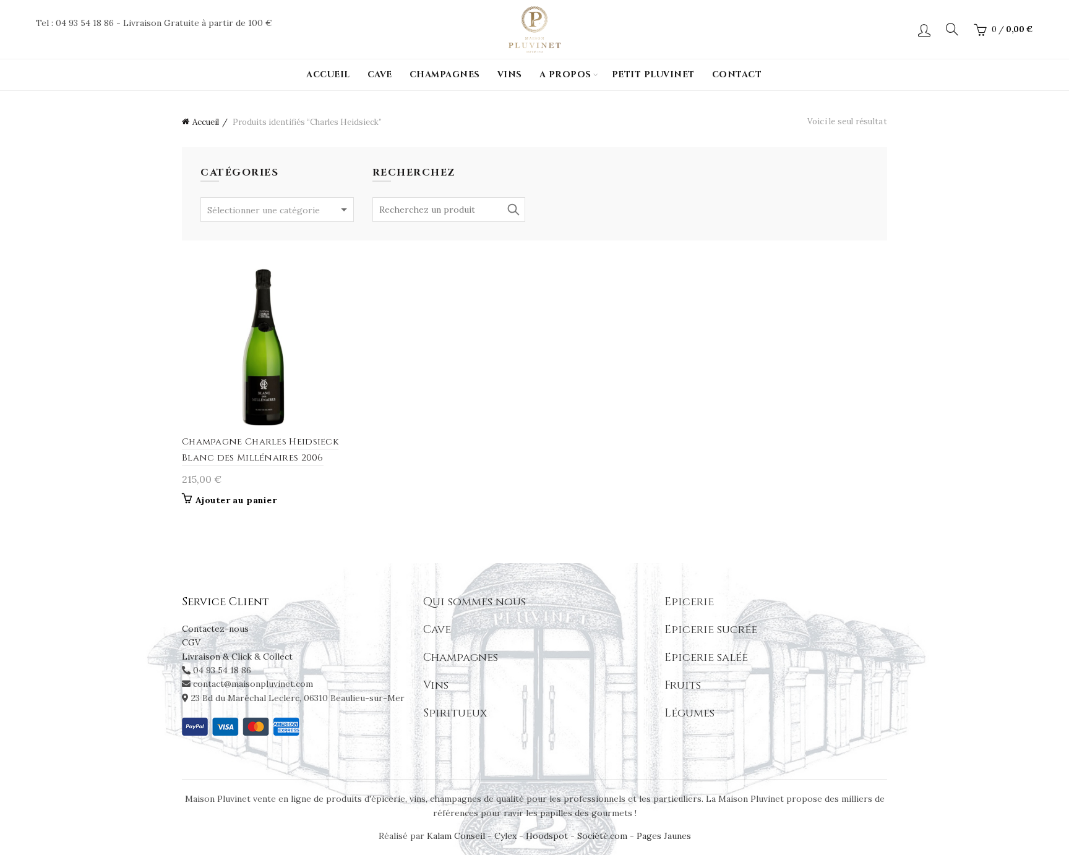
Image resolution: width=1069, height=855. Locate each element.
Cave (379, 74)
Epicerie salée (706, 657)
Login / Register (924, 29)
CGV (191, 642)
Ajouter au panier (236, 500)
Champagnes (445, 74)
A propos (565, 74)
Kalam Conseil (457, 835)
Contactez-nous (215, 628)
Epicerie (689, 602)
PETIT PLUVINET (653, 74)
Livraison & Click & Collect (237, 656)
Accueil (328, 74)
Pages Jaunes (664, 835)
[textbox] (277, 210)
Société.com (602, 835)
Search (512, 209)
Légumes (689, 713)
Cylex (505, 835)
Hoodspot (547, 835)
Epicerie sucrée (710, 629)
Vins (509, 74)
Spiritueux (455, 713)
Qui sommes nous (474, 602)
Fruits (682, 685)
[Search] (952, 29)
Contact (737, 74)
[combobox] (277, 209)
